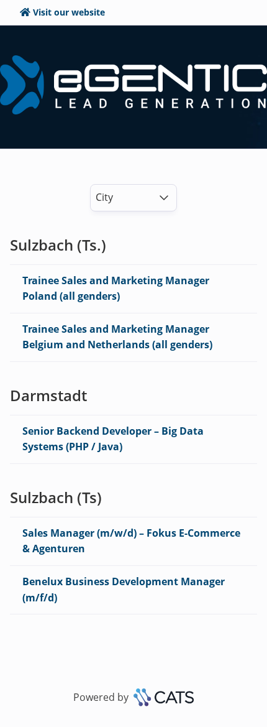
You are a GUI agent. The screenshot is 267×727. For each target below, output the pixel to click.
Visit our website (69, 12)
